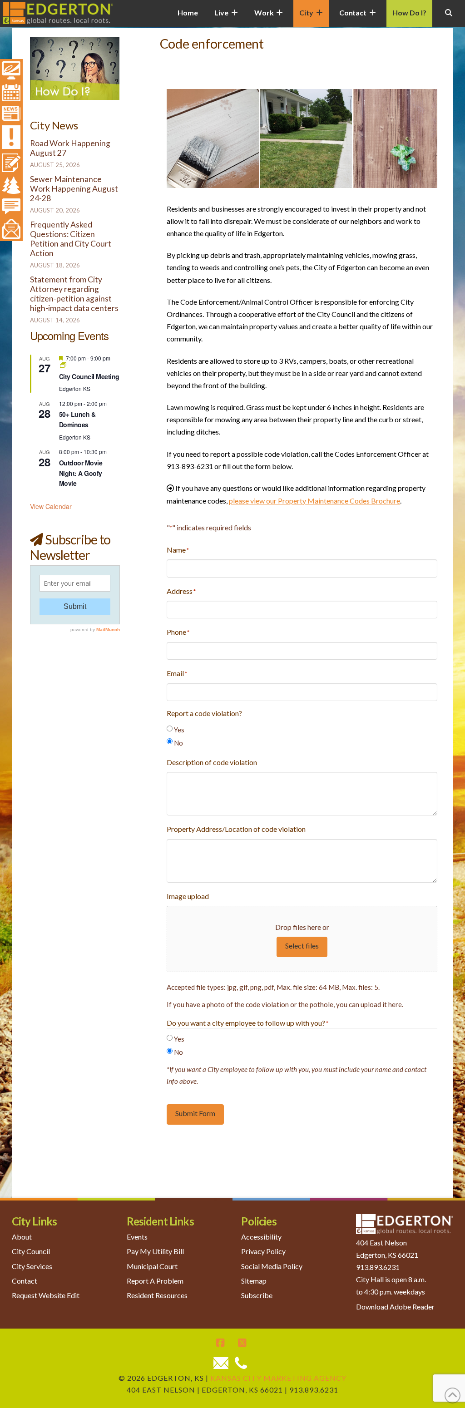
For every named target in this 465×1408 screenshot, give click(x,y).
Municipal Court (152, 1266)
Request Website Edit (45, 1295)
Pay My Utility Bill (155, 1251)
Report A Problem (155, 1280)
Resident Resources (157, 1295)
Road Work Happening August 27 (70, 148)
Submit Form (195, 1113)
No (178, 743)
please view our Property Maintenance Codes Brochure (314, 500)
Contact (24, 1280)
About (22, 1236)
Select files (302, 945)
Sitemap (254, 1280)
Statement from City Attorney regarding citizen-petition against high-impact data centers (74, 294)
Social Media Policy (271, 1266)
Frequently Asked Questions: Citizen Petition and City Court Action (70, 239)
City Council (31, 1251)
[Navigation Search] (448, 18)
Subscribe (256, 1295)
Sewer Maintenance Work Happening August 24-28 (74, 188)
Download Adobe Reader (395, 1306)
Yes (179, 730)
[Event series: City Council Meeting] (63, 365)
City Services (32, 1266)
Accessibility (261, 1236)
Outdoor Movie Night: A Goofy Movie (81, 473)
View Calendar (51, 506)
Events (137, 1236)
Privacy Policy (263, 1251)
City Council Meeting (89, 376)
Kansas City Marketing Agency (278, 1377)
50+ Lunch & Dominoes (77, 419)
